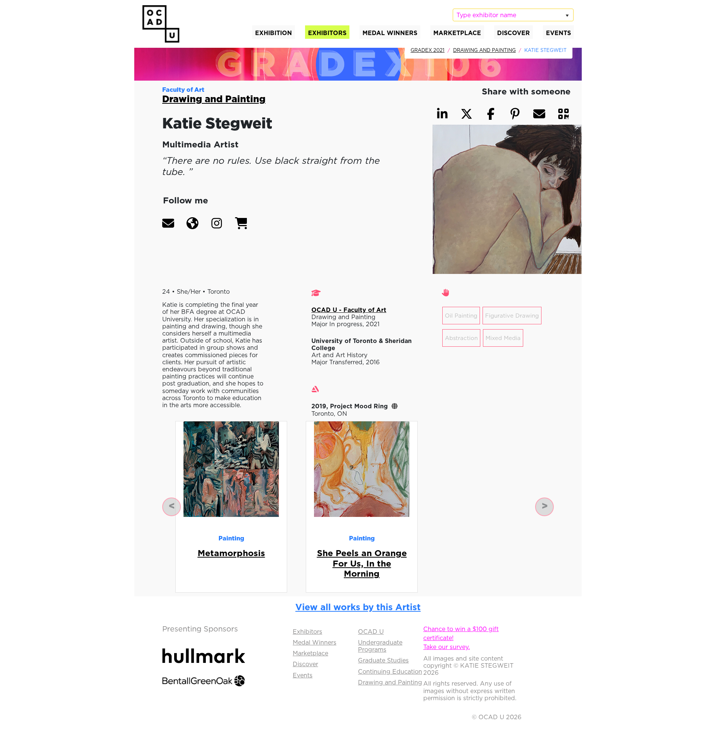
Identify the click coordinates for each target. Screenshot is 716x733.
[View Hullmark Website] (203, 649)
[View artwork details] (231, 468)
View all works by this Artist (358, 607)
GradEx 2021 (428, 50)
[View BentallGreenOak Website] (203, 674)
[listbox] (513, 15)
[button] (168, 223)
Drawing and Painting (484, 50)
